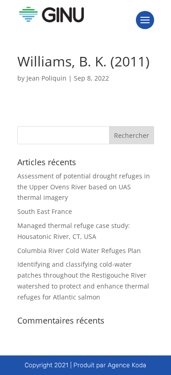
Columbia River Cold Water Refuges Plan (79, 250)
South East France (44, 211)
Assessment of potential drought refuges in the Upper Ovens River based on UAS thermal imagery (83, 187)
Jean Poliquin (46, 78)
